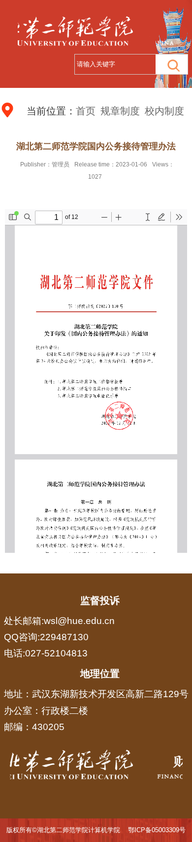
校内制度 (164, 111)
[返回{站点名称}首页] (96, 767)
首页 (86, 111)
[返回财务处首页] (96, 31)
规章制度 (120, 111)
